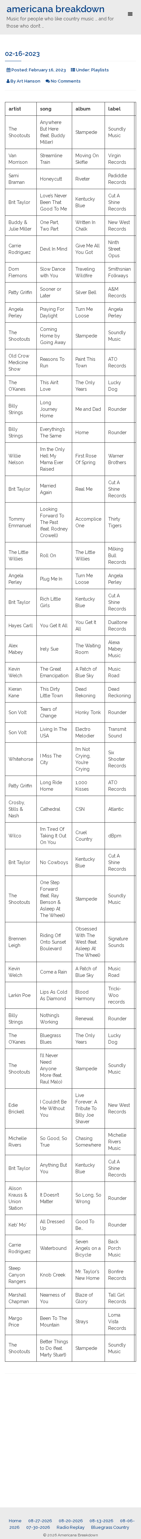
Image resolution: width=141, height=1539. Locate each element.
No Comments (66, 81)
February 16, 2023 (47, 69)
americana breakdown (56, 9)
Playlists (100, 69)
